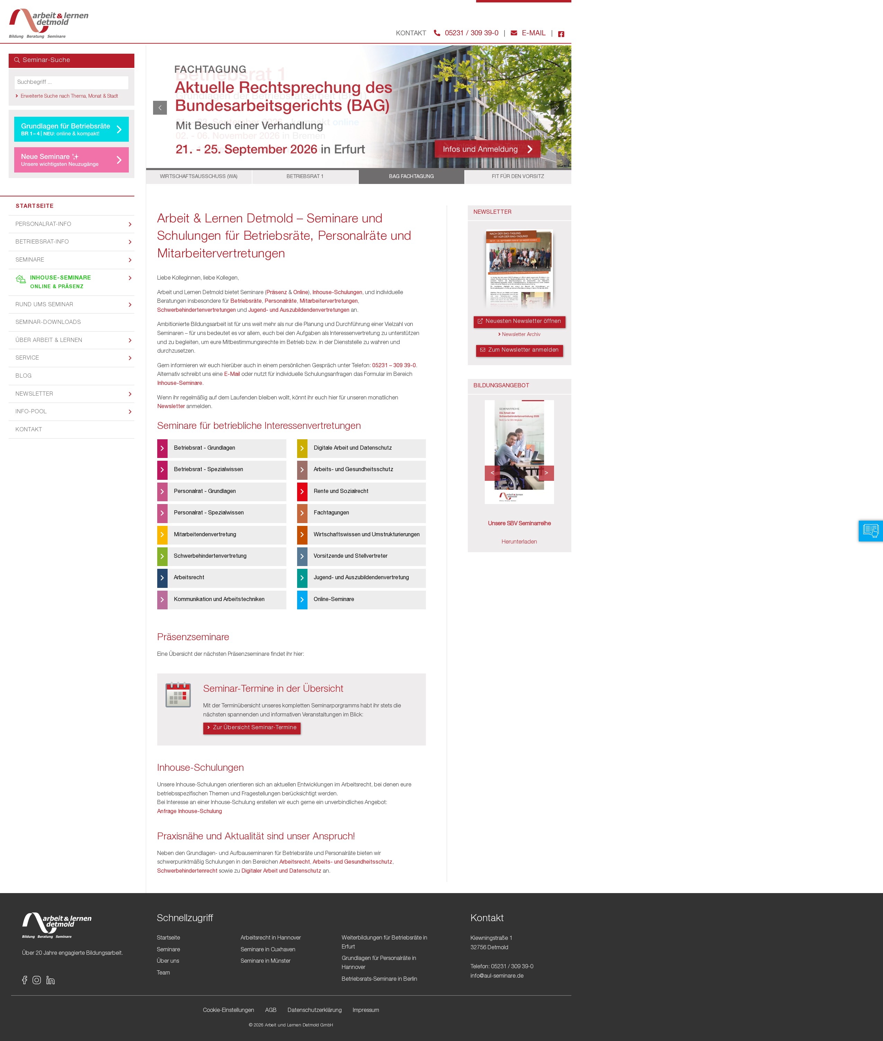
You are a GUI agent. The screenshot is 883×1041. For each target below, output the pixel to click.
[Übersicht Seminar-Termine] (178, 696)
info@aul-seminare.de (497, 976)
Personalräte (281, 302)
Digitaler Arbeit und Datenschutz (281, 871)
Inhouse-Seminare (60, 283)
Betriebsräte (246, 302)
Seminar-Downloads (48, 323)
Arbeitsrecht (294, 862)
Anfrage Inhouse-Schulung (189, 812)
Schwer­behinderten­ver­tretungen (196, 311)
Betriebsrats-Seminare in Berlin (379, 979)
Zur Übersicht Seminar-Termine (253, 728)
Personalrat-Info (43, 225)
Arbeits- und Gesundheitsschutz (352, 862)
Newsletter (34, 394)
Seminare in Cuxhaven (268, 950)
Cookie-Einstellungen (228, 1011)
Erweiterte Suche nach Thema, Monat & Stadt (69, 96)
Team (163, 973)
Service (27, 358)
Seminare (30, 260)
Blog (24, 376)
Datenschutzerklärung (315, 1011)
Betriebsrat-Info (42, 242)
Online (300, 293)
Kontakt (29, 430)
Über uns (168, 961)
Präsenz (276, 293)
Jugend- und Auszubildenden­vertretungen (298, 311)
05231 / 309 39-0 (470, 33)
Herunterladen (519, 542)
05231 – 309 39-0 (394, 366)
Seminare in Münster (266, 961)
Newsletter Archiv (521, 335)
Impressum (366, 1011)
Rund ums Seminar (44, 305)
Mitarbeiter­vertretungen (329, 302)
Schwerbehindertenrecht (187, 871)
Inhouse (322, 293)
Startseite (35, 207)
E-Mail (533, 33)
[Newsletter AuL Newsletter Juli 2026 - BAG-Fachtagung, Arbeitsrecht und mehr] (519, 270)
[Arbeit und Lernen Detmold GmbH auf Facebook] (558, 33)
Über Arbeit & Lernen (49, 341)
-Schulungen (347, 293)
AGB (271, 1011)
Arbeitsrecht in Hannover (271, 938)
